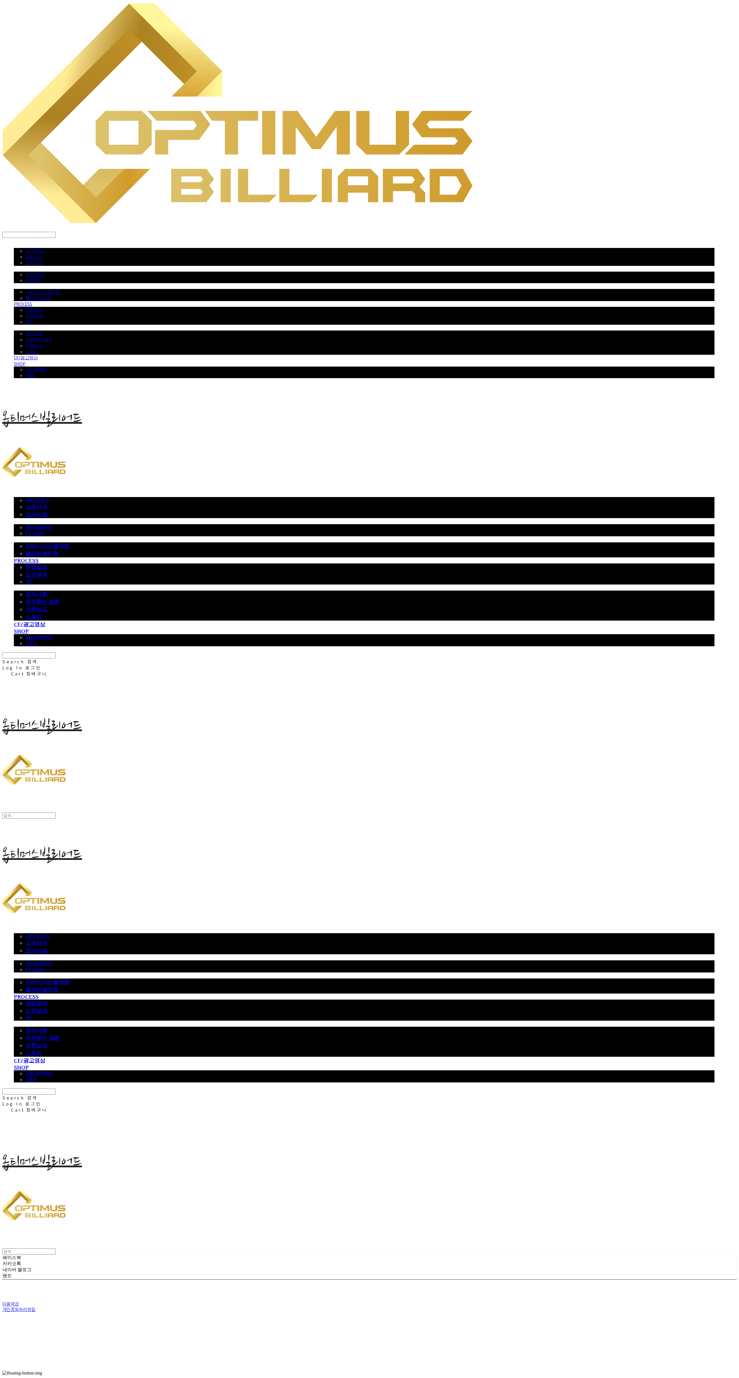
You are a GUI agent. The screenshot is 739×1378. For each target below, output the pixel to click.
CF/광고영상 (26, 358)
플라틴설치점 (38, 298)
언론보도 (34, 345)
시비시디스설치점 (42, 292)
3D (28, 322)
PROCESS (23, 304)
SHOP (19, 364)
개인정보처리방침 (18, 1309)
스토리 (31, 351)
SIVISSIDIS (35, 274)
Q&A (30, 375)
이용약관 (10, 1304)
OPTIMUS (34, 251)
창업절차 (34, 310)
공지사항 (34, 333)
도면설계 (34, 316)
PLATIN (32, 280)
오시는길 (34, 263)
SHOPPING (36, 369)
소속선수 (34, 256)
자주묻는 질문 (39, 339)
